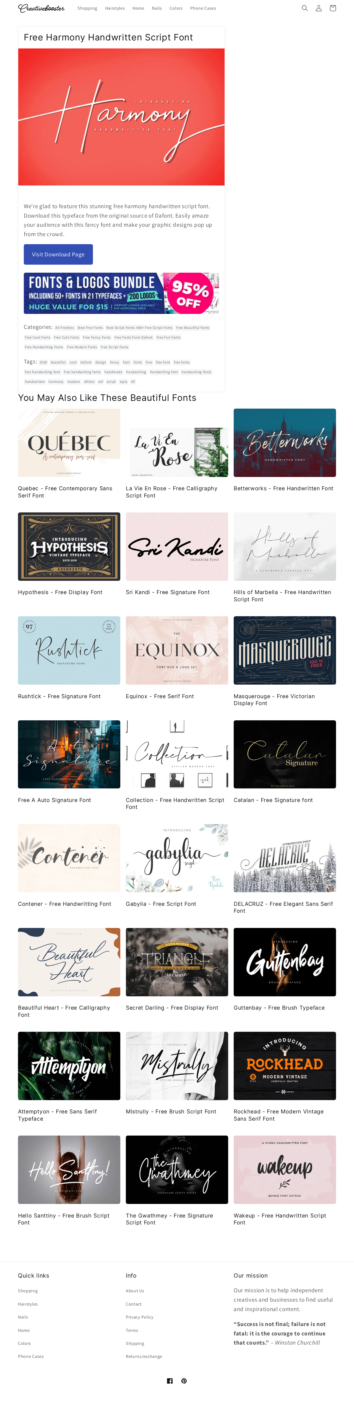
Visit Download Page (58, 254)
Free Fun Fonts (169, 337)
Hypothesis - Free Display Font (60, 592)
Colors (24, 1343)
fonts (138, 362)
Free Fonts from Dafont (133, 337)
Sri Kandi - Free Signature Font (168, 592)
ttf (133, 381)
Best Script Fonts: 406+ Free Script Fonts (139, 327)
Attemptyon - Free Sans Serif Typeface (57, 1115)
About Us (135, 1291)
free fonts (182, 362)
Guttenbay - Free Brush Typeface (279, 1007)
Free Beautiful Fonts (192, 327)
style (123, 381)
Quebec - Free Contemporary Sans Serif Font (65, 492)
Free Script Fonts (114, 347)
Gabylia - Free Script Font (161, 904)
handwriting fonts (196, 372)
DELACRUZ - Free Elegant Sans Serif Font (283, 907)
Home (24, 1330)
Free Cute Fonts (66, 337)
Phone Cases (31, 1356)
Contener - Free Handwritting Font (64, 904)
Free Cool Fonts (37, 337)
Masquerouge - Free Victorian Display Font (274, 699)
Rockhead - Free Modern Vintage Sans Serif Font (279, 1115)
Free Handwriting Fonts (44, 347)
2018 (43, 362)
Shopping (28, 1291)
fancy (114, 362)
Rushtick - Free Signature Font (59, 696)
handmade (114, 372)
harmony (56, 381)
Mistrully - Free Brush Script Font (171, 1111)
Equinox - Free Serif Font (160, 696)
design (100, 362)
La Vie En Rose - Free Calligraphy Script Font (172, 492)
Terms (132, 1330)
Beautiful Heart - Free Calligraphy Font (64, 1011)
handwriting (136, 372)
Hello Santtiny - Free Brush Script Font (64, 1219)
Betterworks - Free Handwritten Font (284, 488)
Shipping (135, 1343)
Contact (134, 1304)
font (126, 362)
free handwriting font (42, 372)
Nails (23, 1317)
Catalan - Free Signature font (273, 800)
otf (100, 381)
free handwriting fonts (82, 372)
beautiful (58, 362)
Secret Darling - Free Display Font (172, 1007)
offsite (89, 381)
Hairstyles (28, 1304)
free (149, 362)
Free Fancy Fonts (97, 337)
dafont (86, 362)
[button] (305, 8)
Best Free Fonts (90, 327)
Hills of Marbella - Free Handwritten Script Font (282, 595)
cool (73, 362)
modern (73, 381)
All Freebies (64, 327)
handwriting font (164, 372)
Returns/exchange (144, 1356)
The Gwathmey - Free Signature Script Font (169, 1219)
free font (163, 362)
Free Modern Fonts (82, 347)
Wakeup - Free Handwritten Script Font (280, 1219)
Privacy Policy (139, 1317)
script (111, 381)
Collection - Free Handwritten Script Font (175, 803)
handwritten (35, 381)
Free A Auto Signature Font (54, 800)
